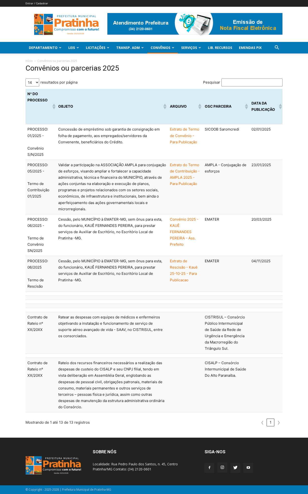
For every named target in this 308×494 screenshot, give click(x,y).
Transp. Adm (128, 47)
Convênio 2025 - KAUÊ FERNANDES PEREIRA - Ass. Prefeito (184, 232)
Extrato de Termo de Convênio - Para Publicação (184, 135)
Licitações (95, 47)
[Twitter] (235, 468)
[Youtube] (248, 468)
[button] (276, 48)
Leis (71, 47)
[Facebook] (209, 468)
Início (29, 61)
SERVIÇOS (189, 47)
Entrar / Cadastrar (37, 3)
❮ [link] (262, 422)
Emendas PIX (250, 47)
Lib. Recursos (220, 47)
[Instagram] (222, 467)
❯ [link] (278, 422)
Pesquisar (211, 82)
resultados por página (58, 82)
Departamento (43, 47)
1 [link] (270, 422)
